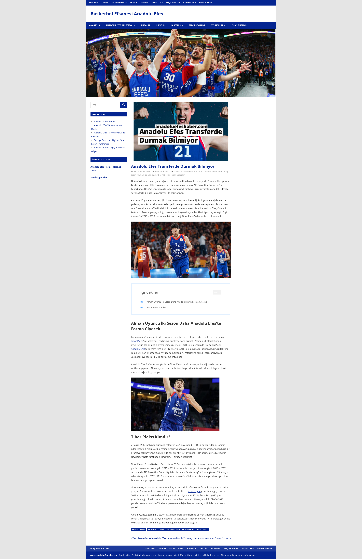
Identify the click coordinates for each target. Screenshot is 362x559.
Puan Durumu (205, 3)
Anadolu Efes (187, 171)
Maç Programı (173, 3)
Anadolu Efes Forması (104, 121)
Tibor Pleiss (137, 341)
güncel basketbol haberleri (158, 175)
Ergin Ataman (137, 175)
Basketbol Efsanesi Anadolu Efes (126, 13)
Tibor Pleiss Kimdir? (157, 307)
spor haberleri (178, 175)
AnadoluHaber (162, 171)
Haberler (156, 3)
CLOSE (217, 292)
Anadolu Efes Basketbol (113, 3)
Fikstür (144, 3)
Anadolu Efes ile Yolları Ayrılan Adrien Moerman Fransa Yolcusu (198, 538)
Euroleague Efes (98, 177)
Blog (226, 171)
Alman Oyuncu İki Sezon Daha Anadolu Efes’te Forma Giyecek (177, 301)
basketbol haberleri (214, 171)
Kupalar (134, 3)
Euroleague (194, 491)
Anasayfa (93, 3)
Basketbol (198, 171)
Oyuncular (188, 3)
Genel (177, 171)
